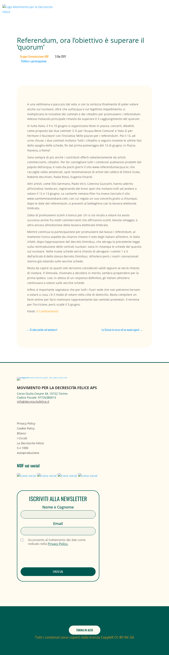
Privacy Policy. (58, 544)
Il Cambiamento (47, 311)
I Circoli (22, 438)
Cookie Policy (26, 428)
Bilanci (21, 433)
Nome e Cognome (58, 507)
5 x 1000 (22, 448)
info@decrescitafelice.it (33, 402)
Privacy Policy (26, 423)
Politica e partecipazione (34, 61)
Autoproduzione (28, 453)
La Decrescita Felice (30, 443)
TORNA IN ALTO (84, 630)
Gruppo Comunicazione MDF (34, 56)
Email (58, 523)
